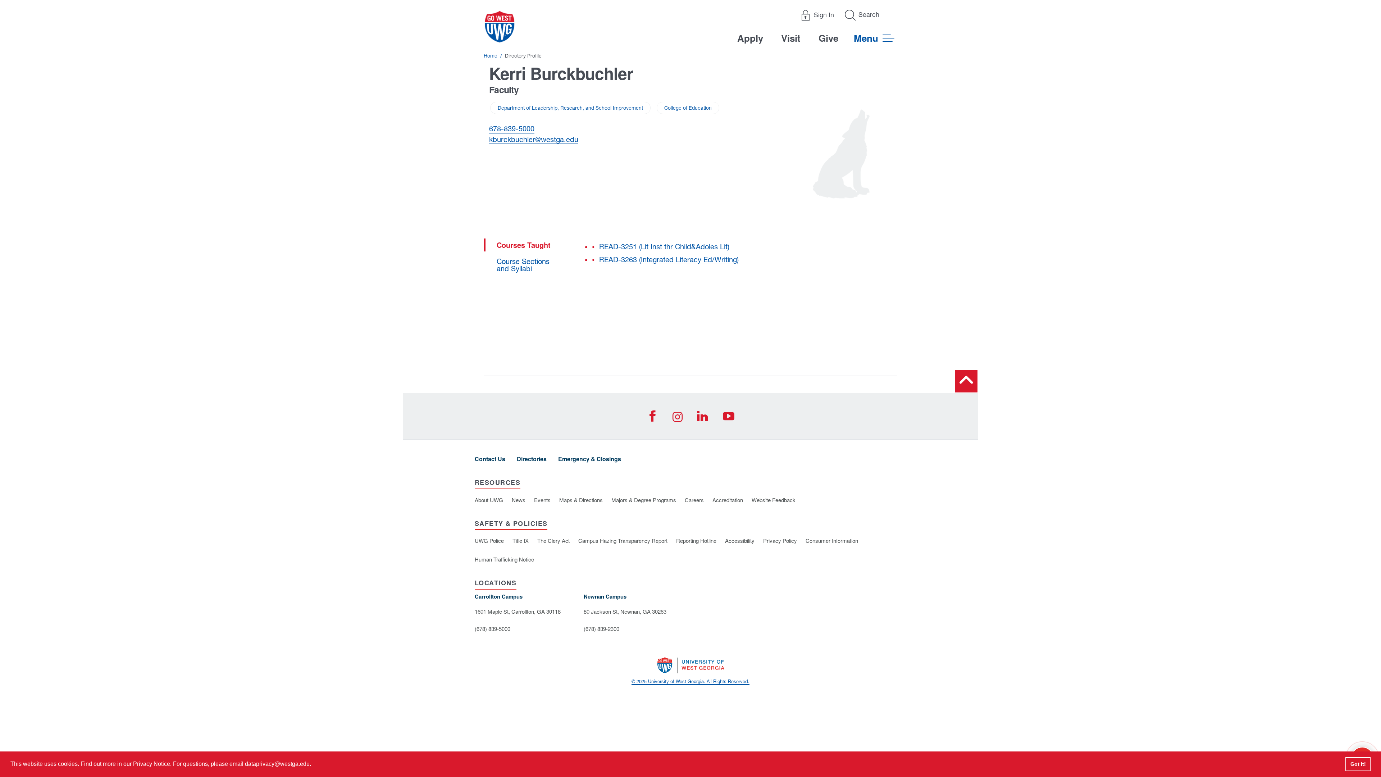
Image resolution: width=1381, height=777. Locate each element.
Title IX (520, 540)
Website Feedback (774, 500)
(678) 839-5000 (492, 628)
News (518, 500)
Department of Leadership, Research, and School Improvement (570, 108)
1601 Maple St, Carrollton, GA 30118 (518, 611)
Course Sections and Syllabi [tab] (523, 265)
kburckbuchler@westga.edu (533, 139)
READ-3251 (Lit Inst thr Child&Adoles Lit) (664, 246)
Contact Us (490, 459)
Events (542, 500)
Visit (791, 38)
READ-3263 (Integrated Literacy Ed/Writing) (669, 259)
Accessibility (740, 540)
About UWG (489, 500)
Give (828, 38)
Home (490, 56)
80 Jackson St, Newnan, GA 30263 (625, 611)
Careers (694, 500)
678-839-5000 (511, 128)
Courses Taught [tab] (524, 245)
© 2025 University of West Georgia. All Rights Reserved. (690, 681)
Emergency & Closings (589, 459)
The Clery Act (553, 540)
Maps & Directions (581, 500)
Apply (750, 38)
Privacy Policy (780, 540)
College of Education (688, 108)
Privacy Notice (151, 764)
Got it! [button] (1358, 764)
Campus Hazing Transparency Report (622, 540)
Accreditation (727, 500)
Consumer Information (832, 540)
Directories (532, 459)
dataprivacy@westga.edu (277, 764)
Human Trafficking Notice (504, 559)
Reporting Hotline (696, 540)
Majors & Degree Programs (643, 500)
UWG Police (489, 540)
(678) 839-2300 (601, 628)
